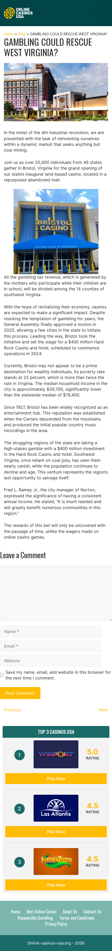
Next (103, 709)
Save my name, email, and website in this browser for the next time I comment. (58, 675)
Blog (22, 34)
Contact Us (92, 911)
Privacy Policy (56, 924)
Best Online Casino (41, 911)
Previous (12, 709)
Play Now (56, 778)
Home (9, 34)
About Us (70, 911)
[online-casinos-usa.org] (18, 12)
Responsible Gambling (35, 918)
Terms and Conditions (76, 918)
